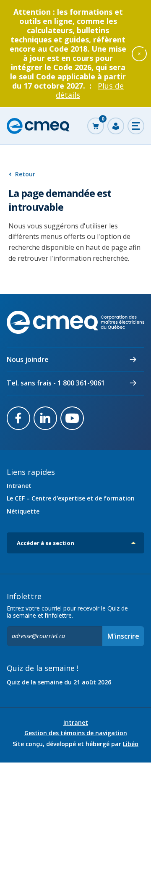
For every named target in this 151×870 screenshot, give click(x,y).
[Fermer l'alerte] (139, 53)
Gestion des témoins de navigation (75, 733)
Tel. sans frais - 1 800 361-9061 (56, 383)
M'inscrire (123, 636)
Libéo (130, 744)
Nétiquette (23, 511)
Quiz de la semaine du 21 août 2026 (59, 682)
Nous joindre (28, 359)
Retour (25, 174)
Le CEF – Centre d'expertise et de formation (71, 498)
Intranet (19, 486)
